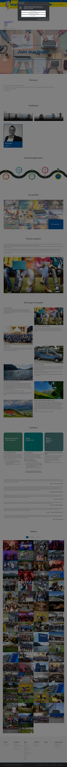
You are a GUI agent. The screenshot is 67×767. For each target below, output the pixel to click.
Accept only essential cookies (33, 13)
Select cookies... (33, 15)
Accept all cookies (33, 11)
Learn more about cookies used (42, 19)
